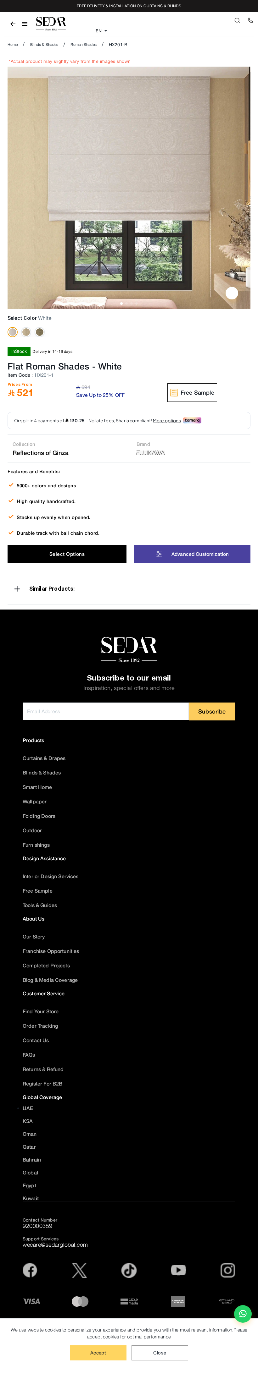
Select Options (67, 554)
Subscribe (212, 711)
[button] (129, 590)
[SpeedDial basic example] (243, 1314)
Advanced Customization (200, 554)
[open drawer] (24, 24)
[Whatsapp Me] (242, 1316)
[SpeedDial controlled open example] (232, 293)
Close (159, 1352)
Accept (98, 1352)
